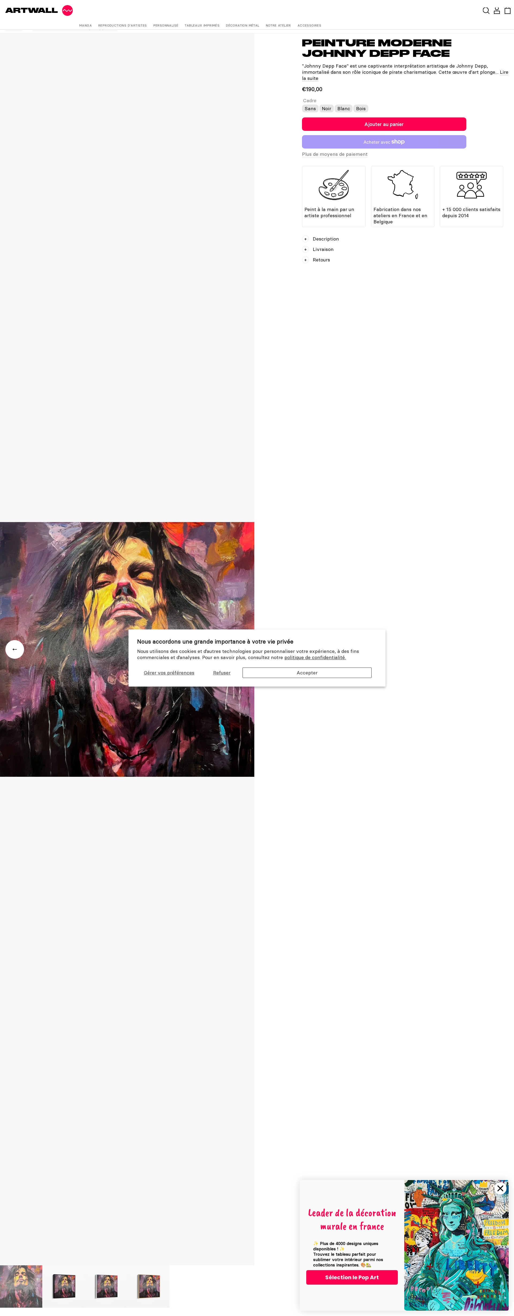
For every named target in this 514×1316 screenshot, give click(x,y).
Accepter (307, 673)
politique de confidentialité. (315, 658)
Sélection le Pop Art (352, 1277)
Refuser (221, 673)
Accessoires (309, 25)
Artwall (31, 10)
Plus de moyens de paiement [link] (335, 154)
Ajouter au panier (384, 124)
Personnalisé (166, 25)
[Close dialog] (500, 1188)
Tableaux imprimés (202, 25)
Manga (85, 25)
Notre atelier (278, 25)
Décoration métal (242, 25)
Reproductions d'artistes (122, 25)
